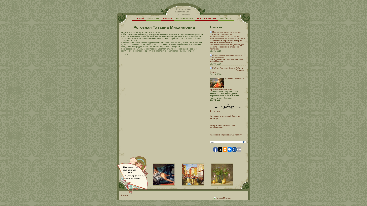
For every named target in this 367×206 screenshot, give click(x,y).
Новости (154, 18)
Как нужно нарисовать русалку (226, 135)
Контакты (226, 18)
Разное (124, 195)
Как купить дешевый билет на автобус (225, 117)
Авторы (167, 18)
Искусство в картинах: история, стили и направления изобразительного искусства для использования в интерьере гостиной (227, 44)
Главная (139, 18)
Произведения (184, 18)
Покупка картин (206, 18)
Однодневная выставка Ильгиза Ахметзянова (226, 61)
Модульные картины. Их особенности (222, 126)
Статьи (215, 111)
